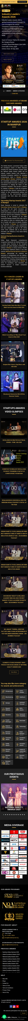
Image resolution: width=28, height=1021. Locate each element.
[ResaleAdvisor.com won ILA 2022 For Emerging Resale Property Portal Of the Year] (14, 488)
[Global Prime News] (5, 868)
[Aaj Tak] (14, 868)
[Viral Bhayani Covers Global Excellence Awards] (5, 852)
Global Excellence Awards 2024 (11, 959)
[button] (4, 814)
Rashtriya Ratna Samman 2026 (10, 952)
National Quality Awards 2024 (10, 956)
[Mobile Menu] (26, 5)
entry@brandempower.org (12, 937)
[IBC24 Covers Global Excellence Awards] (23, 848)
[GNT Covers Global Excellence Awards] (23, 832)
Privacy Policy (6, 990)
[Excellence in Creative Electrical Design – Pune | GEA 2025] (14, 428)
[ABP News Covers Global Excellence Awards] (14, 832)
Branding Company (19, 1019)
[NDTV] (14, 840)
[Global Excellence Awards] (14, 896)
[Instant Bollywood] (14, 872)
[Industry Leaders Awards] (14, 917)
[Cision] (23, 868)
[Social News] (10, 876)
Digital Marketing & (9, 1019)
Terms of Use (6, 985)
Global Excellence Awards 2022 (11, 970)
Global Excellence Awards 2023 (11, 966)
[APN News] (14, 856)
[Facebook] (11, 1006)
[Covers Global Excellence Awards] (5, 840)
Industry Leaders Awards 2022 (10, 968)
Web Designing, (22, 1017)
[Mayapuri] (23, 864)
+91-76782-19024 (10, 935)
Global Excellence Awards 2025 (11, 954)
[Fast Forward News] (23, 872)
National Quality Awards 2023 (14, 808)
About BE (4, 978)
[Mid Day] (5, 836)
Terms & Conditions (7, 988)
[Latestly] (5, 856)
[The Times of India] (23, 836)
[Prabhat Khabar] (5, 864)
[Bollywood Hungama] (14, 864)
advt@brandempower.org (11, 945)
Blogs (4, 981)
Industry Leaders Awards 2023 (10, 961)
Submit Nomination (22, 1)
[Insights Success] (5, 872)
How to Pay (5, 992)
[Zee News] (14, 836)
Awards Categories (19, 91)
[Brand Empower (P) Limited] (6, 6)
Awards (8, 91)
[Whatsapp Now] (4, 1017)
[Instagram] (14, 1006)
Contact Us (5, 983)
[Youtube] (17, 1006)
